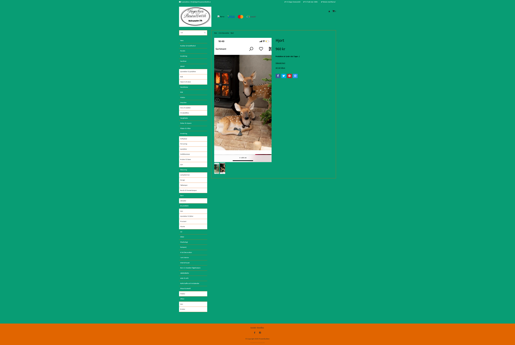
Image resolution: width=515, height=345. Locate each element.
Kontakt (253, 327)
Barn (182, 195)
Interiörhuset (185, 263)
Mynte (182, 226)
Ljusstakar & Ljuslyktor (188, 71)
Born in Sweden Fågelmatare (190, 268)
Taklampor (184, 185)
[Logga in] (330, 11)
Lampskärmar (185, 175)
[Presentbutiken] (195, 17)
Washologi (184, 242)
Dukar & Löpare (185, 123)
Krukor (182, 309)
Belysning (183, 170)
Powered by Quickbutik (257, 342)
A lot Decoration (186, 252)
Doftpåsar (183, 139)
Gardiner (183, 61)
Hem (181, 40)
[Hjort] (243, 100)
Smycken (183, 102)
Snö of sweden (185, 108)
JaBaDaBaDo (184, 273)
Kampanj (183, 247)
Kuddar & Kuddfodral (188, 46)
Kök (181, 77)
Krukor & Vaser (185, 159)
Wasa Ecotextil (185, 288)
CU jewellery (184, 113)
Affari (182, 299)
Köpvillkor (260, 327)
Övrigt (182, 180)
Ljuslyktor (183, 149)
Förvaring (183, 144)
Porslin (182, 51)
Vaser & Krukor (185, 82)
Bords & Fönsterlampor (188, 190)
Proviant (183, 221)
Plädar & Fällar (185, 128)
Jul (181, 232)
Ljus (181, 164)
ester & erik (184, 278)
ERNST (182, 66)
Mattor (182, 97)
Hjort (232, 33)
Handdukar (184, 87)
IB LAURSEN (184, 206)
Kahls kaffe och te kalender (189, 283)
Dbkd (182, 237)
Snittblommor (185, 154)
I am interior (184, 257)
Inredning (183, 56)
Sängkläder (184, 118)
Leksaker (183, 201)
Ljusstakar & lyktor (186, 216)
